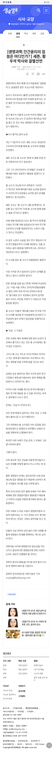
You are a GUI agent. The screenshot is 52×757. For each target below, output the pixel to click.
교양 (42, 33)
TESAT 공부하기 (9, 695)
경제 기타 (10, 604)
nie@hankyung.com (17, 729)
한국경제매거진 (8, 744)
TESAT (6, 686)
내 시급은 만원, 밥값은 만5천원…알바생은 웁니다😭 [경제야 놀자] (34, 635)
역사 (26, 33)
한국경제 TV (35, 741)
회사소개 (6, 708)
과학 (34, 33)
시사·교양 (26, 19)
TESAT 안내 (7, 691)
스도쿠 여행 (38, 674)
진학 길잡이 (22, 665)
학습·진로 (22, 661)
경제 (18, 33)
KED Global (39, 744)
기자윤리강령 (17, 708)
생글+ (36, 661)
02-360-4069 (15, 715)
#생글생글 (12, 594)
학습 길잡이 (22, 669)
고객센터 (30, 712)
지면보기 (21, 686)
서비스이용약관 (8, 712)
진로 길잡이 (22, 674)
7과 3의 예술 (39, 669)
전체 (10, 33)
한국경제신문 (23, 741)
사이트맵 (20, 712)
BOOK (19, 744)
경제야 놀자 (38, 665)
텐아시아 (29, 744)
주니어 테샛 (7, 699)
